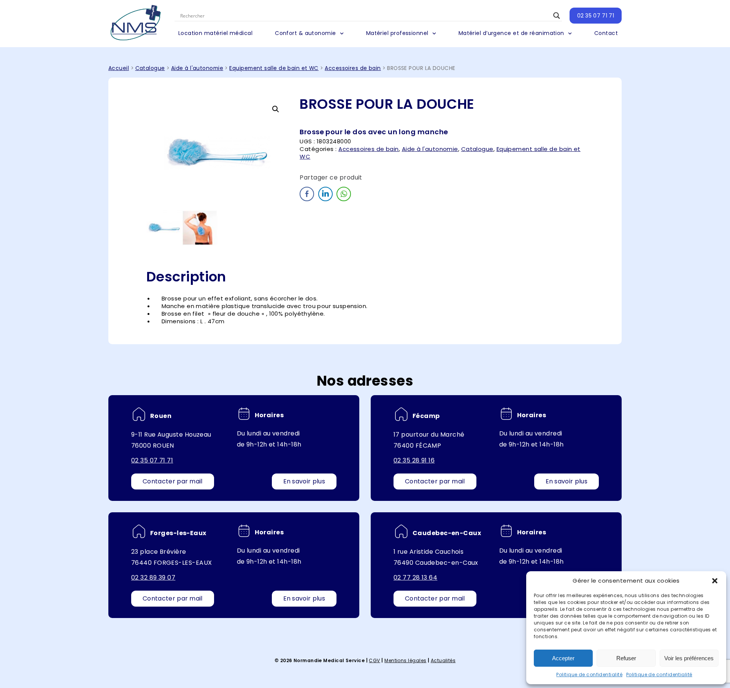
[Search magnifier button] (556, 15)
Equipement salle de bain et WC (274, 68)
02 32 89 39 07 (153, 577)
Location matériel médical (215, 33)
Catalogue (150, 68)
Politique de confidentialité (589, 674)
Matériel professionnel (397, 33)
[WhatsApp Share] (343, 194)
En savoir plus (304, 481)
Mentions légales (405, 660)
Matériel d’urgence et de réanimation (511, 33)
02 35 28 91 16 (414, 460)
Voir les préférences (689, 658)
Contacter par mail (173, 481)
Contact (606, 33)
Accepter (563, 658)
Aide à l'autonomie (197, 68)
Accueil (118, 68)
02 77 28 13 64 (415, 577)
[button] (715, 581)
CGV (374, 660)
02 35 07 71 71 (595, 15)
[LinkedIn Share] (325, 194)
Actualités (443, 660)
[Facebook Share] (307, 194)
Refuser (626, 658)
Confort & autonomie (305, 33)
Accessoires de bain (353, 68)
